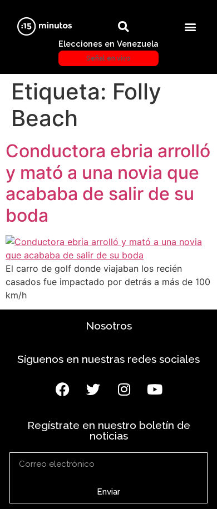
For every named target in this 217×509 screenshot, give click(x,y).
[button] (190, 26)
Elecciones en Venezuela (108, 50)
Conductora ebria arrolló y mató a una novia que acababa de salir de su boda (108, 183)
